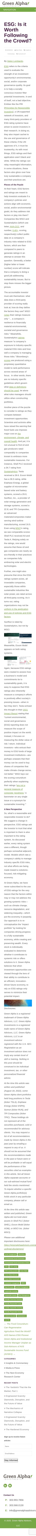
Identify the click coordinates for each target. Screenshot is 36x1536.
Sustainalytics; (11, 471)
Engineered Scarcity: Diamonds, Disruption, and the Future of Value (17, 1400)
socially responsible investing (13, 1307)
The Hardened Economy (17, 1429)
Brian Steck (19, 50)
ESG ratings (13, 1266)
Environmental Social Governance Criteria (17, 1262)
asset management (10, 1254)
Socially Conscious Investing (13, 1299)
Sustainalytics (22, 1316)
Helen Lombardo (15, 61)
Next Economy (9, 1287)
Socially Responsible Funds (13, 1303)
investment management (12, 1283)
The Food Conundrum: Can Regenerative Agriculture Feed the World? (17, 1328)
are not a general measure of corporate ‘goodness (14, 789)
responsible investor (11, 1295)
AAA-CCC (14, 226)
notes (6, 315)
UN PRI (7, 1320)
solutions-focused (10, 1316)
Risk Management (24, 1295)
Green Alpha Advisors (11, 1275)
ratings (21, 337)
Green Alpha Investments (12, 1279)
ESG (6, 66)
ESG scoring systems (11, 1271)
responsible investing (11, 1291)
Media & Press (13, 1368)
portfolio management (22, 1287)
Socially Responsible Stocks (13, 1312)
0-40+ (15, 230)
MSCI (18, 528)
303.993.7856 (16, 1500)
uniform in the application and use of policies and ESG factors (17, 613)
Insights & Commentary (17, 1363)
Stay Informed (11, 1460)
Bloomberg (21, 1254)
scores (7, 360)
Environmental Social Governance (15, 1258)
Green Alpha (23, 1271)
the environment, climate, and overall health (16, 437)
